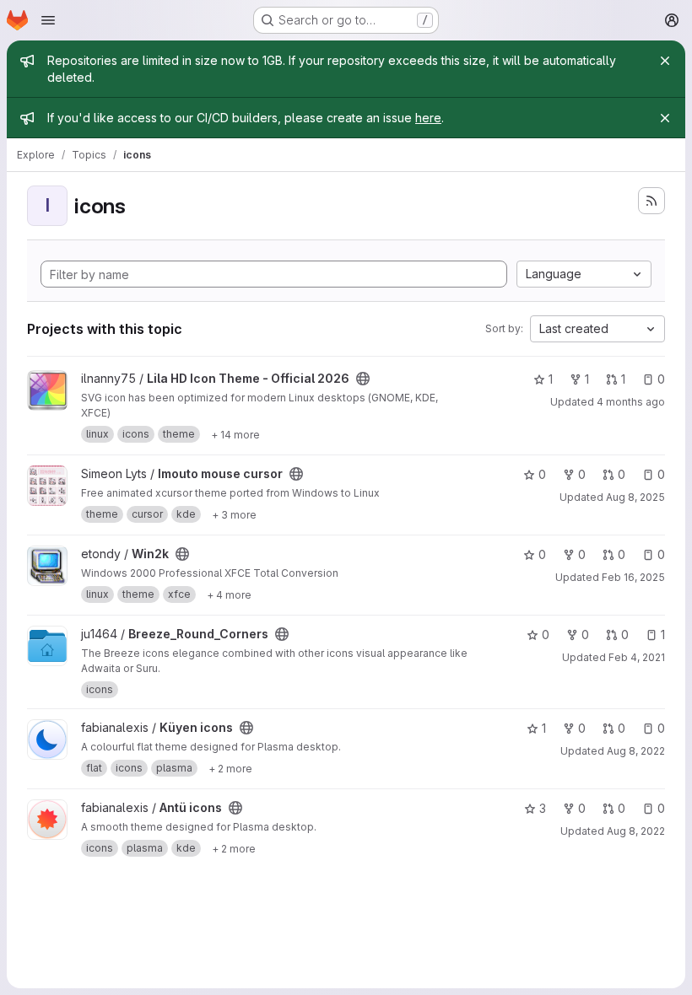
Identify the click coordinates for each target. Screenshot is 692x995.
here (428, 117)
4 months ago (631, 401)
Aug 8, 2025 (635, 497)
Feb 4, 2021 (636, 657)
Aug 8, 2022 (636, 751)
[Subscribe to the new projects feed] (651, 200)
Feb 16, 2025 (633, 577)
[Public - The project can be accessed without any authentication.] (363, 378)
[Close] (665, 61)
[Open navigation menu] (48, 20)
